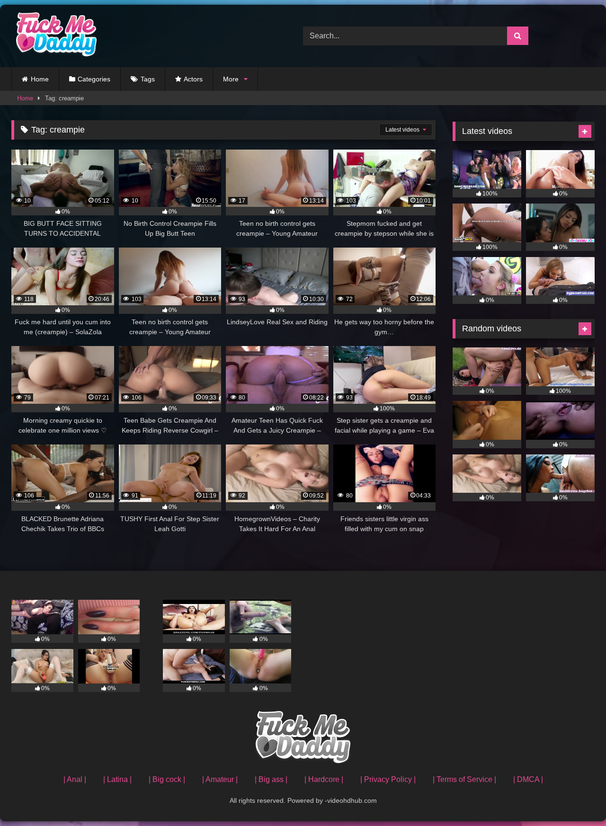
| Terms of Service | (464, 779)
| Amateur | (220, 779)
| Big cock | (167, 779)
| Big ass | (271, 779)
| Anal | (74, 779)
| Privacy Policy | (388, 779)
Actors (193, 79)
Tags (148, 79)
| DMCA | (528, 779)
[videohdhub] (54, 36)
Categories (94, 79)
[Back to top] (576, 798)
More (231, 79)
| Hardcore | (323, 779)
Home (40, 79)
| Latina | (117, 779)
